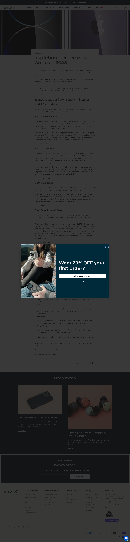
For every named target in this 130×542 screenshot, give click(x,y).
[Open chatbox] (126, 538)
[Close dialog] (107, 246)
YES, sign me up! (82, 276)
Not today (82, 281)
